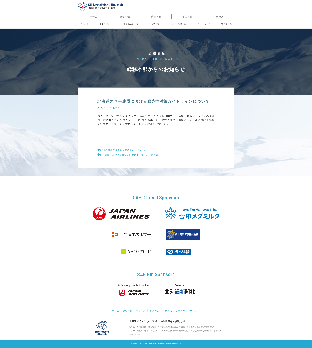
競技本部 (156, 16)
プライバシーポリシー (188, 310)
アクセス (218, 16)
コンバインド (106, 24)
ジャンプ (84, 24)
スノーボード (203, 24)
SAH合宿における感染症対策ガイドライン (123, 150)
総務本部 (125, 16)
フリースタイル (178, 24)
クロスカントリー (132, 24)
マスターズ (226, 24)
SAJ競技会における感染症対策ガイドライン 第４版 (129, 154)
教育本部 (187, 16)
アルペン (156, 24)
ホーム (94, 16)
